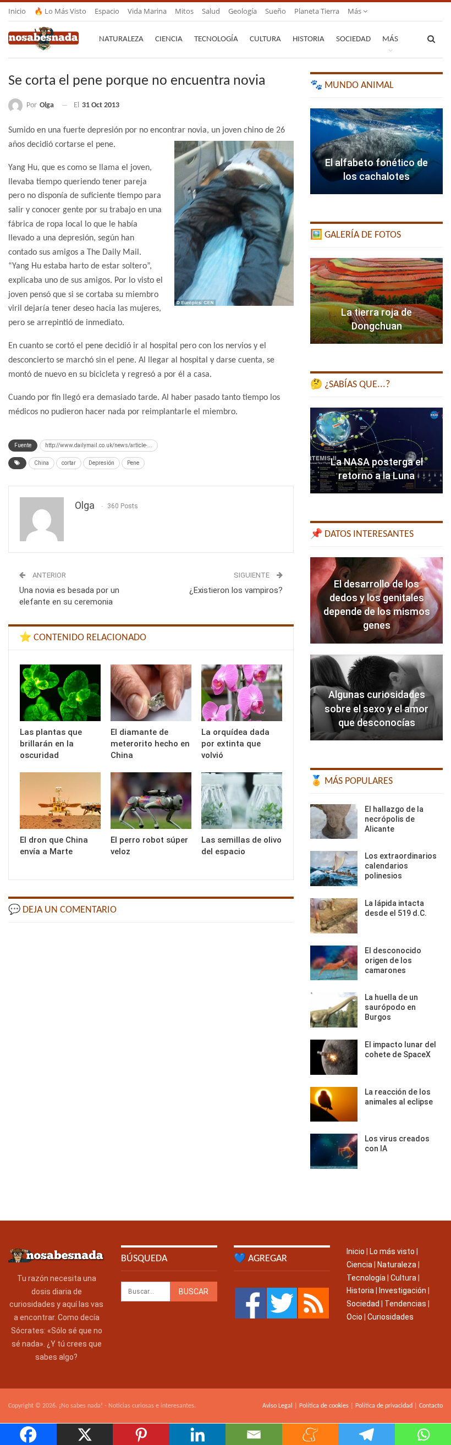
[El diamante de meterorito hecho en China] (151, 692)
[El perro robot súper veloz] (151, 800)
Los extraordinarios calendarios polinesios (401, 865)
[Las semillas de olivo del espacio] (241, 800)
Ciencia (169, 39)
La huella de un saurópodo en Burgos (391, 1007)
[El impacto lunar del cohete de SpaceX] (334, 1057)
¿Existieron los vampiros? (236, 590)
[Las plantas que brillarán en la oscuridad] (60, 692)
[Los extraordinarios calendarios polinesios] (334, 868)
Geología (242, 11)
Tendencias (405, 1303)
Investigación (402, 1290)
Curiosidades (390, 1316)
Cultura (265, 39)
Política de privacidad (384, 1406)
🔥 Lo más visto (60, 11)
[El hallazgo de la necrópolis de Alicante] (334, 821)
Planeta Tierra (316, 11)
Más (355, 11)
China (41, 463)
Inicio (17, 11)
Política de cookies (324, 1406)
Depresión (101, 463)
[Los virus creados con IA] (334, 1151)
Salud (211, 11)
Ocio (354, 1316)
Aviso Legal (277, 1406)
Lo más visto (392, 1251)
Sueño (275, 11)
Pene (133, 463)
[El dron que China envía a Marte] (60, 800)
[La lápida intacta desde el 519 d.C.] (334, 915)
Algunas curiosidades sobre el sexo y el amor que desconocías (376, 708)
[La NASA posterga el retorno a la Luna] (376, 450)
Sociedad (353, 39)
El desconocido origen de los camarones (393, 960)
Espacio (107, 11)
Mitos (184, 11)
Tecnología (216, 39)
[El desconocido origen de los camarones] (334, 963)
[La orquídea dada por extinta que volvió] (241, 692)
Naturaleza (121, 39)
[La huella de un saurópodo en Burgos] (334, 1010)
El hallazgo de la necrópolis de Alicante (394, 819)
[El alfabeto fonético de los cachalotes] (376, 151)
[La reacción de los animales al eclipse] (334, 1104)
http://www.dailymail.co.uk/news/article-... (98, 445)
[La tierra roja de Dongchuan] (376, 300)
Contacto (431, 1406)
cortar (69, 463)
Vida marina (147, 11)
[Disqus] (151, 1070)
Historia (308, 39)
